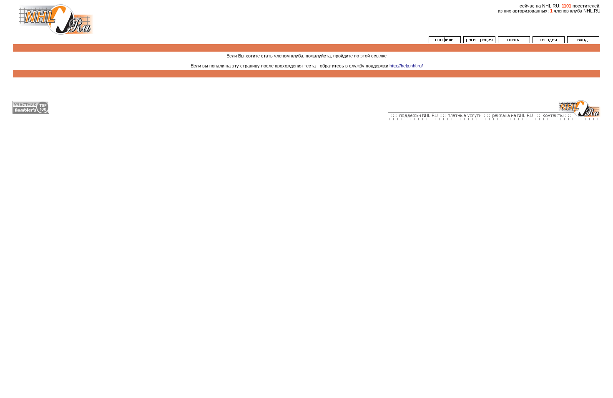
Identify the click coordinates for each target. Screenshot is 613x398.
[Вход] (583, 41)
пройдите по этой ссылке (360, 55)
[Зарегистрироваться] (479, 41)
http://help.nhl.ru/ (406, 65)
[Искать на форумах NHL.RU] (514, 41)
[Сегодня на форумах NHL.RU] (549, 41)
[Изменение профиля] (445, 41)
